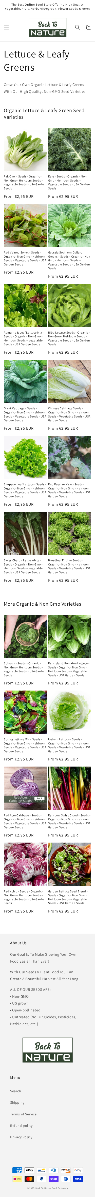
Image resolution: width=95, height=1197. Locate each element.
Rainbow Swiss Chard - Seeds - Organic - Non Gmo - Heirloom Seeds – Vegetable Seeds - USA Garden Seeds (69, 821)
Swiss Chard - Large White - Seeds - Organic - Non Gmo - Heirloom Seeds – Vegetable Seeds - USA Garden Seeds (23, 566)
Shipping (17, 1102)
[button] (6, 27)
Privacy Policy (21, 1137)
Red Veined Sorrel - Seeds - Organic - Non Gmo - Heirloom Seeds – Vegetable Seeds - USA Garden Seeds (25, 258)
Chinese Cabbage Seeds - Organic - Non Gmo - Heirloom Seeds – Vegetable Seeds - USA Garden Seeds (69, 414)
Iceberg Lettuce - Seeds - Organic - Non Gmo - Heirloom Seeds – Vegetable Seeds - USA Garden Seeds (69, 745)
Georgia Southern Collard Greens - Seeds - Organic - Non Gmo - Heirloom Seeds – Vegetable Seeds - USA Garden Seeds (69, 260)
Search (15, 1091)
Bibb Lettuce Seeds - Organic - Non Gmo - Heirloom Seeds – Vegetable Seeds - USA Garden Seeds (69, 338)
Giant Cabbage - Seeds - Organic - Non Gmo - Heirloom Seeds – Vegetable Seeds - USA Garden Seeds (25, 414)
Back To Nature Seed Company (51, 1188)
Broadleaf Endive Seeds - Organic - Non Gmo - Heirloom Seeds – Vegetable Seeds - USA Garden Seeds (69, 566)
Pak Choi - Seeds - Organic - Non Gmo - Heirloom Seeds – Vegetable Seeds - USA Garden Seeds (25, 182)
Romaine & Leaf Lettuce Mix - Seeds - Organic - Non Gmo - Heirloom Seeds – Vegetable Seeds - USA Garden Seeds (24, 338)
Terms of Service (23, 1114)
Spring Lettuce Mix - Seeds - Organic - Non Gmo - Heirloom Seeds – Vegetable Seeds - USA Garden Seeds (25, 745)
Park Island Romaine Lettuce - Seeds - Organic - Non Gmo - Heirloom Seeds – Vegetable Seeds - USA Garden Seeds (69, 669)
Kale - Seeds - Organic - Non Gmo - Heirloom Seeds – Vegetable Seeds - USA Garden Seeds (69, 182)
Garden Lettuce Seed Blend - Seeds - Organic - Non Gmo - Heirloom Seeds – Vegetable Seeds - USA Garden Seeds (68, 897)
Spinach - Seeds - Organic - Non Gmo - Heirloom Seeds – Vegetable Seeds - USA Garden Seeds (25, 669)
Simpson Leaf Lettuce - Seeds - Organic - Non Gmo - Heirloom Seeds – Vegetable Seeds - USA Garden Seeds (25, 490)
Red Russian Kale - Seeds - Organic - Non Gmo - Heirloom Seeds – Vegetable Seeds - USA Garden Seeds (69, 490)
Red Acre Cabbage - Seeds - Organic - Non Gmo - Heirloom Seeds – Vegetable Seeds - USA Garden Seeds (25, 821)
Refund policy (21, 1125)
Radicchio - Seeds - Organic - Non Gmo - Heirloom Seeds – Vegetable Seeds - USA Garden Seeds (25, 897)
